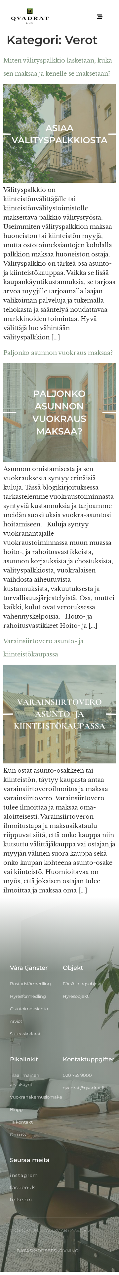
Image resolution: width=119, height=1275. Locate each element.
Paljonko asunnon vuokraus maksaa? (58, 353)
